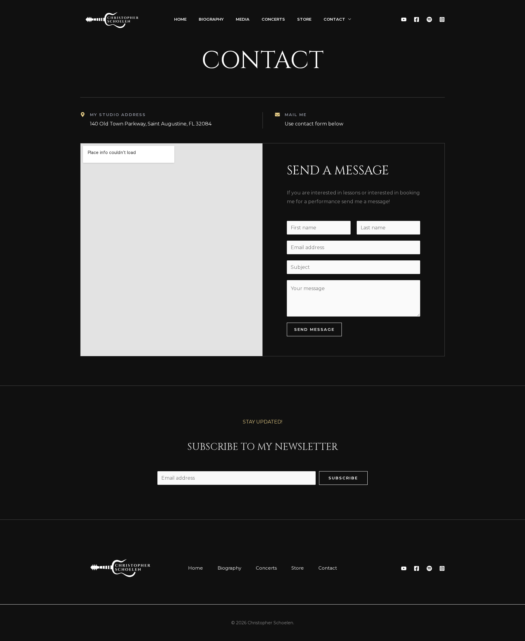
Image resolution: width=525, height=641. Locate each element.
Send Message (314, 329)
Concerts (273, 19)
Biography (211, 19)
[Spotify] (429, 19)
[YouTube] (404, 19)
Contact (334, 19)
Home (180, 19)
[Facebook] (416, 19)
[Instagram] (442, 19)
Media (242, 19)
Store (304, 19)
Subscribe (343, 477)
